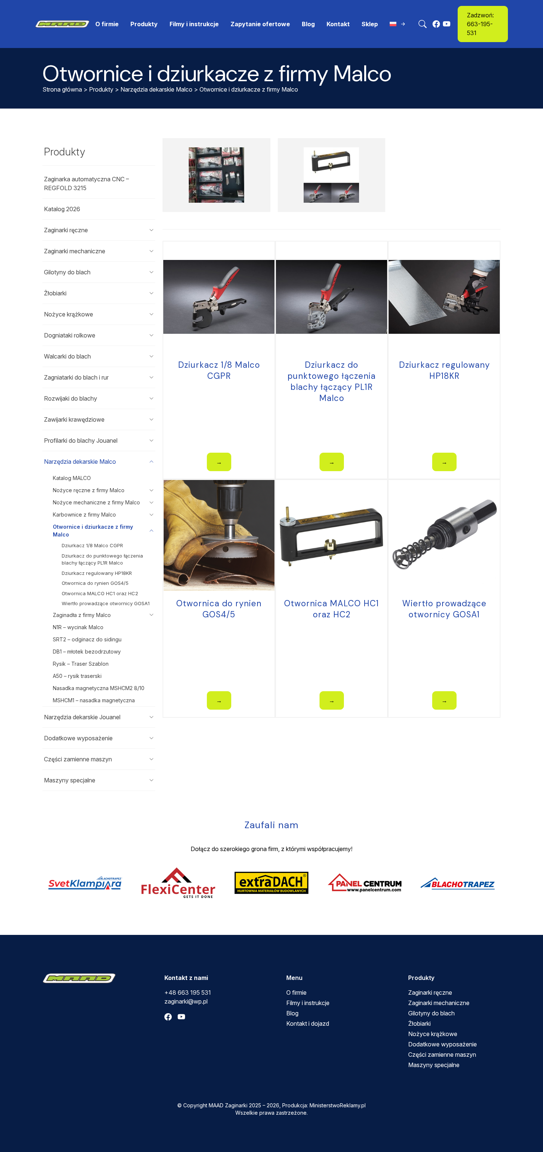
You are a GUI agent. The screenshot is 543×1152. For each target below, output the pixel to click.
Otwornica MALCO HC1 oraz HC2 (100, 593)
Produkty (101, 89)
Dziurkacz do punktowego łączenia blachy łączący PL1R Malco (102, 559)
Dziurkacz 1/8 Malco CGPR (92, 545)
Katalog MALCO (72, 478)
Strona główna (62, 89)
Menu (294, 977)
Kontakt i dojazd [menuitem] (307, 1023)
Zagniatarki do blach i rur (76, 377)
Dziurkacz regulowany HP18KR (97, 573)
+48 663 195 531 (187, 992)
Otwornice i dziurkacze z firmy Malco (93, 531)
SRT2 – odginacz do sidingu (87, 639)
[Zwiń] (151, 461)
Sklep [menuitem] (370, 24)
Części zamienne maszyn (78, 759)
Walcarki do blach (67, 356)
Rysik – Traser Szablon (81, 664)
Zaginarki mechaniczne (74, 251)
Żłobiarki (55, 293)
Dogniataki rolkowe (69, 335)
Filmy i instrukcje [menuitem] (194, 24)
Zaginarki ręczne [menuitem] (430, 992)
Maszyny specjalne (69, 780)
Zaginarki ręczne (66, 230)
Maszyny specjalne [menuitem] (434, 1065)
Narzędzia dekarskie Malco (156, 89)
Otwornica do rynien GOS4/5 (95, 583)
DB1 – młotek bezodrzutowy (87, 651)
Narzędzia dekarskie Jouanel (82, 717)
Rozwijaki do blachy (70, 398)
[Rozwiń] (151, 230)
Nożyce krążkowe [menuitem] (432, 1034)
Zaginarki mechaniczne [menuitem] (438, 1003)
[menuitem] (398, 24)
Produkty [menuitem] (144, 24)
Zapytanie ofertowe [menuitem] (260, 24)
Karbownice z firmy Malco (84, 514)
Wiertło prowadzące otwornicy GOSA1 (106, 603)
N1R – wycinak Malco (78, 627)
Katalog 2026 (62, 209)
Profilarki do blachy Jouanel (80, 440)
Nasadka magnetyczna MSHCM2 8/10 (98, 688)
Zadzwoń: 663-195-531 (480, 24)
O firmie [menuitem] (107, 24)
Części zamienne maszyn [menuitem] (442, 1054)
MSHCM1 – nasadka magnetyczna (94, 700)
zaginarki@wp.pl (186, 1001)
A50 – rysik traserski (77, 676)
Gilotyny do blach (67, 272)
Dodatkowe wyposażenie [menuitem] (442, 1044)
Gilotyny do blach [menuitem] (431, 1013)
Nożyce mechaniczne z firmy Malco (96, 502)
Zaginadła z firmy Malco (82, 615)
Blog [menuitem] (308, 24)
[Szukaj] (423, 24)
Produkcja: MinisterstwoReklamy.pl (324, 1105)
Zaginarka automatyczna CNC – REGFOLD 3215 (86, 183)
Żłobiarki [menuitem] (419, 1023)
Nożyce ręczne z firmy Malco (88, 490)
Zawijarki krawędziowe (74, 419)
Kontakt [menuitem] (338, 24)
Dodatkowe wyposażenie (78, 738)
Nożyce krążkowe (68, 314)
